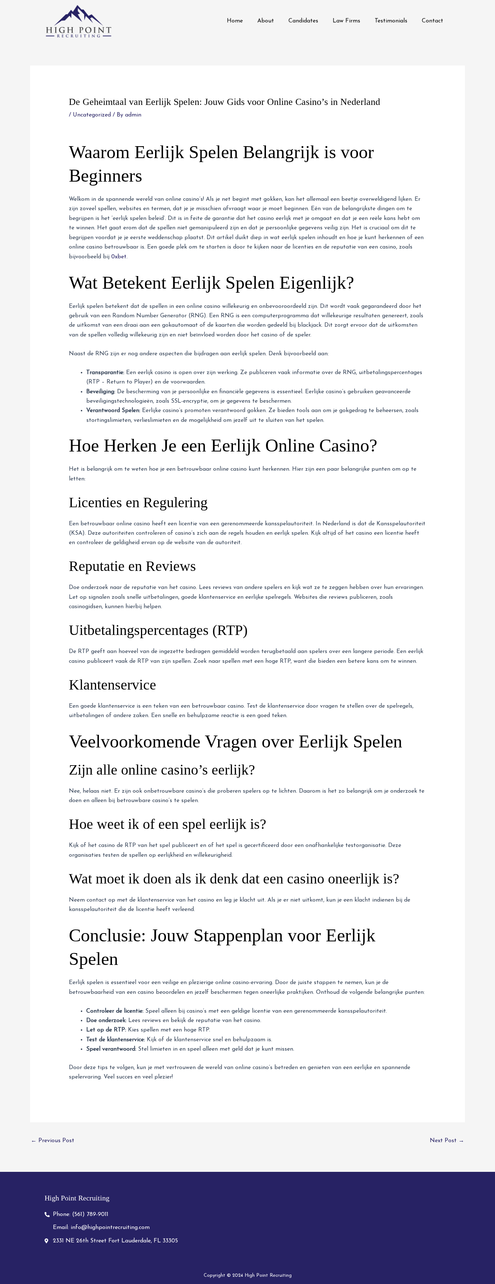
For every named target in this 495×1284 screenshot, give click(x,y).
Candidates (303, 21)
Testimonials (391, 21)
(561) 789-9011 (89, 1214)
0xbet (118, 257)
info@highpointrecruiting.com (109, 1227)
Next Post (447, 1141)
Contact (432, 21)
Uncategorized (92, 115)
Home (235, 21)
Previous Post (52, 1141)
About (265, 21)
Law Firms (346, 21)
